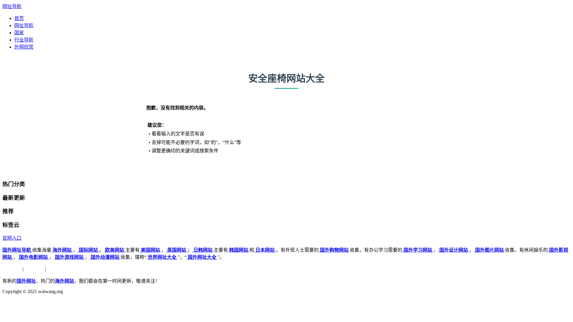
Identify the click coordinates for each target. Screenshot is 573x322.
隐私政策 (34, 269)
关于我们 (11, 269)
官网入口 (11, 238)
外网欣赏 (23, 46)
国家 (19, 32)
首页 (19, 18)
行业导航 (23, 39)
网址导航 (11, 6)
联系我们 (56, 269)
